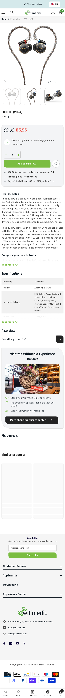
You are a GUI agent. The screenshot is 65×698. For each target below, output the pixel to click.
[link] (17, 511)
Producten (15, 19)
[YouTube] (17, 643)
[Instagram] (11, 643)
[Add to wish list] (56, 164)
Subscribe (32, 555)
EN (56, 4)
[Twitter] (24, 643)
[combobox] (54, 4)
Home (4, 19)
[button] (55, 81)
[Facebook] (4, 643)
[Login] (53, 12)
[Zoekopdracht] (12, 12)
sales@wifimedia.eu (17, 633)
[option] (32, 54)
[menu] (3, 12)
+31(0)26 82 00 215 (16, 627)
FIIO (4, 116)
